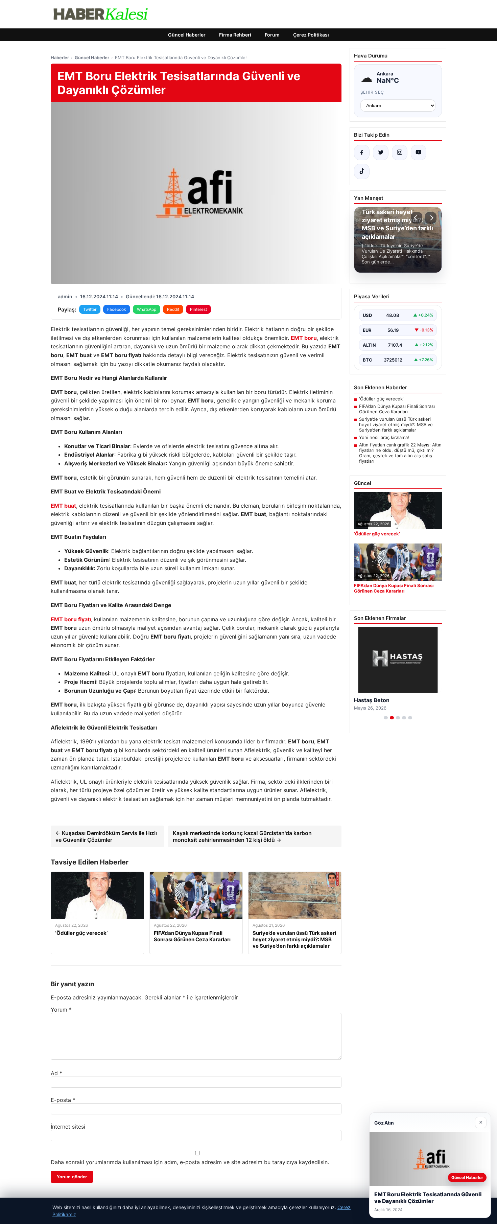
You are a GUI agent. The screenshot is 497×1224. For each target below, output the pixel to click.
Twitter (89, 309)
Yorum (61, 1009)
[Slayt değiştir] (386, 717)
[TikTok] (362, 171)
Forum (272, 35)
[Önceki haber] (416, 218)
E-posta (63, 1099)
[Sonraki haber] (430, 218)
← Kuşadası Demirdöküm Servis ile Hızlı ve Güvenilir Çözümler (106, 836)
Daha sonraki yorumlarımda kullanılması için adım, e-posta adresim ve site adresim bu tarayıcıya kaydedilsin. (190, 1162)
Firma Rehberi (235, 35)
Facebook (116, 309)
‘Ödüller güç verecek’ (381, 398)
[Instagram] (399, 152)
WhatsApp (146, 309)
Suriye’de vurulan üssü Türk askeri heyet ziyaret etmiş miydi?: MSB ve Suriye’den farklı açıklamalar (396, 424)
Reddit (173, 309)
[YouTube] (418, 152)
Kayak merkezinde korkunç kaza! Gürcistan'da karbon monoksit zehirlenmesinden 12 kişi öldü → (242, 836)
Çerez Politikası (311, 35)
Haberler (60, 57)
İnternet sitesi (68, 1126)
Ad (56, 1073)
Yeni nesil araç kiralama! (384, 437)
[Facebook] (362, 152)
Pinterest (198, 309)
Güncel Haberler (187, 35)
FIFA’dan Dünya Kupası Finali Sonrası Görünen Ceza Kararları (397, 408)
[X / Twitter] (380, 152)
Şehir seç (372, 92)
